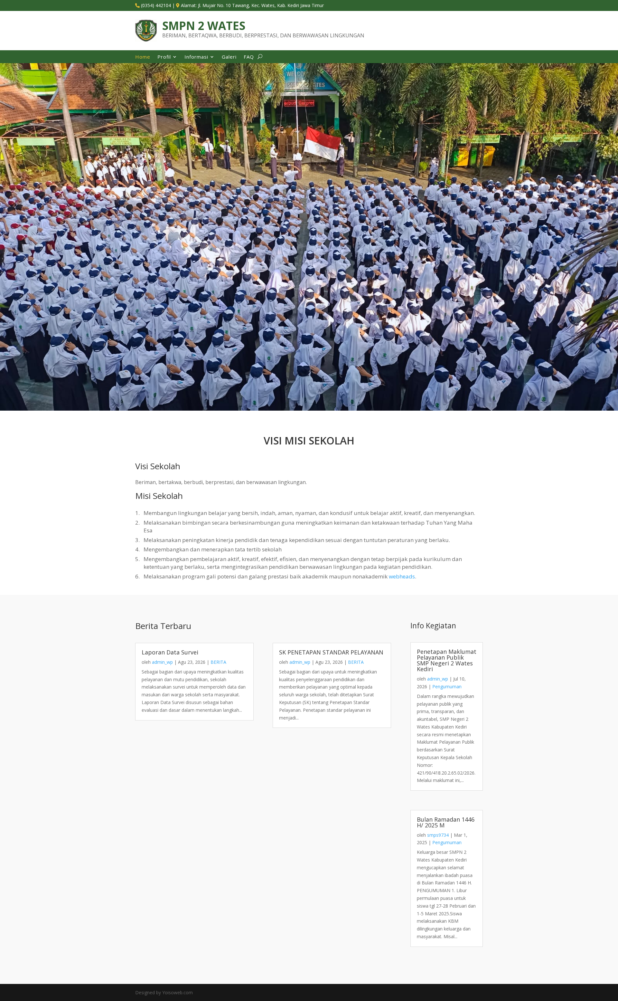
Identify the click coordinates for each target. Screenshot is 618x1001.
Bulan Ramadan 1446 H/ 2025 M (445, 822)
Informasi (196, 57)
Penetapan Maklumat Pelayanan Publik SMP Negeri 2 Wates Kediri (446, 660)
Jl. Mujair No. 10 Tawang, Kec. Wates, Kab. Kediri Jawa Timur (261, 5)
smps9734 (438, 835)
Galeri (229, 57)
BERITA (218, 662)
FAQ (249, 57)
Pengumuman (447, 686)
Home (142, 57)
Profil (164, 57)
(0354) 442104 (156, 5)
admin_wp (162, 662)
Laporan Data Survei (170, 652)
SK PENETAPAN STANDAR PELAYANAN (331, 652)
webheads (402, 576)
